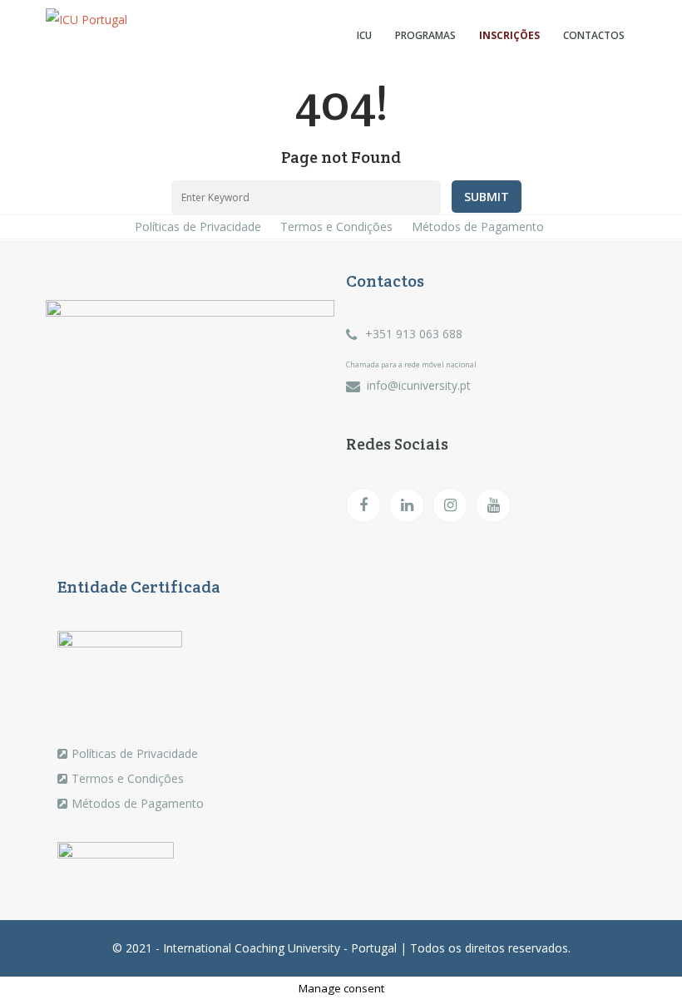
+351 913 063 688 (413, 334)
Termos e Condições (336, 226)
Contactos (594, 35)
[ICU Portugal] (96, 20)
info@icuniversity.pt (419, 385)
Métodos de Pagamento (478, 226)
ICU (364, 35)
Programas (425, 35)
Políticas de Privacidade (198, 226)
